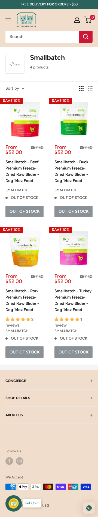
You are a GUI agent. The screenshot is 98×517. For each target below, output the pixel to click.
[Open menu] (8, 20)
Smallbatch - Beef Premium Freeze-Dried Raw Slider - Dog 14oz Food (22, 171)
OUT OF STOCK (25, 211)
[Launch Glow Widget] (13, 503)
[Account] (77, 20)
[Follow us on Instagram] (19, 461)
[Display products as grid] (81, 88)
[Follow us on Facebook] (9, 461)
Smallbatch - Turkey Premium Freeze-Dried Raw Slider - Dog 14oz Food (72, 300)
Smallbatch (17, 190)
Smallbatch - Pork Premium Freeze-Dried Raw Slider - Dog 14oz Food (22, 300)
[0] (88, 20)
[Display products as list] (90, 88)
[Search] (86, 37)
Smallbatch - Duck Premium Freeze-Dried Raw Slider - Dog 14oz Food (71, 171)
